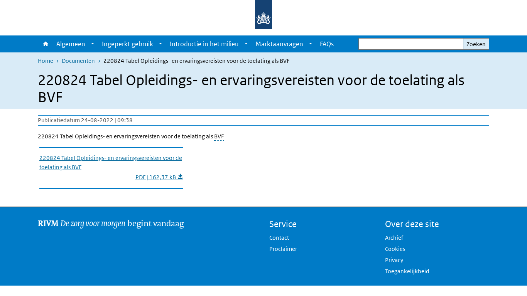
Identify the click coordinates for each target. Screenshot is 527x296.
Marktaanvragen (279, 44)
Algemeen (70, 44)
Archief (394, 237)
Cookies (395, 248)
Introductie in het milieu (204, 44)
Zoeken (476, 44)
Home (45, 43)
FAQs (327, 44)
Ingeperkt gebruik (127, 44)
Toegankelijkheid (407, 271)
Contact (279, 237)
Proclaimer (283, 248)
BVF (219, 136)
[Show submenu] (92, 43)
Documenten (78, 60)
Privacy (394, 260)
